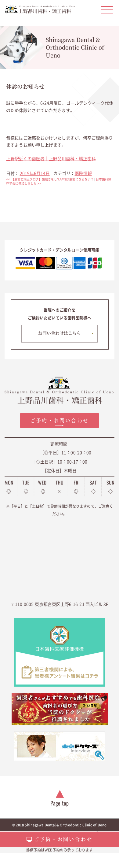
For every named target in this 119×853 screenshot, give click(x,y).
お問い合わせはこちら (59, 333)
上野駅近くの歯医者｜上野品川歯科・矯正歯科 (51, 158)
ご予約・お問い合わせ (63, 839)
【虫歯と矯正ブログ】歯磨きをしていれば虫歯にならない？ (50, 179)
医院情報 (83, 173)
